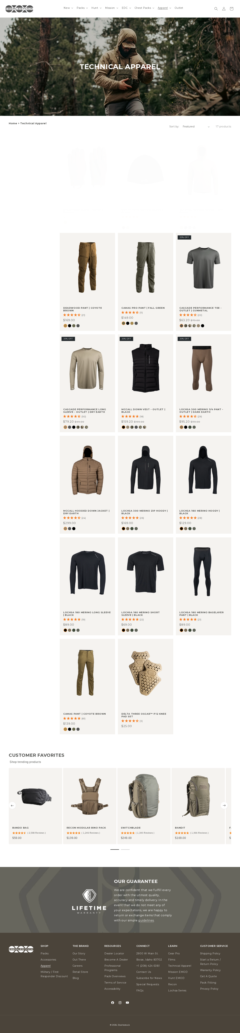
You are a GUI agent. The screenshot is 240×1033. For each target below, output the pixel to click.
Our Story (79, 953)
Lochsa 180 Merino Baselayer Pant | (201, 613)
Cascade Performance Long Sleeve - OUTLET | (84, 410)
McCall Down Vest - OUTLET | (143, 410)
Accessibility (112, 988)
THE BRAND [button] (81, 946)
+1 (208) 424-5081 (148, 965)
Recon (172, 984)
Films (171, 959)
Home (13, 123)
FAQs (139, 990)
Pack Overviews (114, 976)
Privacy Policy (209, 988)
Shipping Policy (210, 953)
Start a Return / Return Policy (210, 962)
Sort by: (174, 126)
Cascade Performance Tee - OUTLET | (200, 309)
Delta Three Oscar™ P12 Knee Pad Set (143, 715)
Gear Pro (174, 953)
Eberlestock (124, 1025)
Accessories (48, 959)
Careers (78, 965)
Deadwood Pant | (82, 309)
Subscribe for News (149, 978)
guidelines (146, 920)
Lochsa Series (177, 990)
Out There (79, 959)
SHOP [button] (44, 946)
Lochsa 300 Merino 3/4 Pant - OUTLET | (201, 410)
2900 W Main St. (147, 953)
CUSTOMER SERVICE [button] (214, 946)
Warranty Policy (210, 970)
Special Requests (147, 984)
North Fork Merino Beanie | (142, 211)
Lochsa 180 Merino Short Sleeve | (140, 613)
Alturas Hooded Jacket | (201, 211)
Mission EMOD (178, 972)
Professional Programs (112, 968)
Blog (76, 978)
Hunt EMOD (176, 978)
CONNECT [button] (143, 946)
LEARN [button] (172, 946)
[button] (67, 8)
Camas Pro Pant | (143, 308)
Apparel (46, 965)
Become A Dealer (116, 959)
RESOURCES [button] (112, 946)
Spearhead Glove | (83, 211)
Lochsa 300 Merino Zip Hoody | (144, 512)
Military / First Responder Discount (54, 974)
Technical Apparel (179, 965)
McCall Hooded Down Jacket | (86, 512)
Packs (44, 953)
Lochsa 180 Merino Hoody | (199, 512)
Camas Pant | (84, 714)
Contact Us (143, 972)
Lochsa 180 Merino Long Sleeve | (87, 613)
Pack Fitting (208, 982)
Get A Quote (208, 976)
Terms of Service (115, 982)
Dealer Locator (114, 953)
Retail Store (80, 972)
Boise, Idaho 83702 (149, 959)
